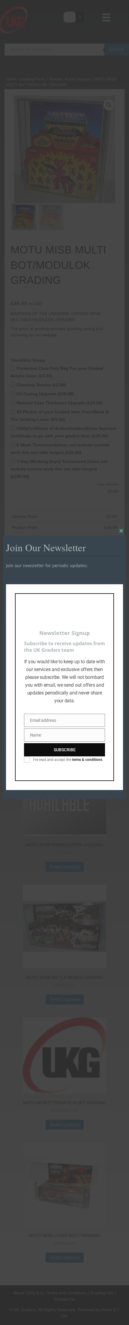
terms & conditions (87, 760)
